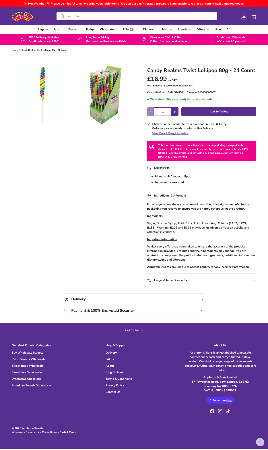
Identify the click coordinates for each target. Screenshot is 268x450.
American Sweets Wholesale (31, 385)
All (228, 29)
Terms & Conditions (119, 379)
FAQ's (110, 359)
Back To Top (132, 330)
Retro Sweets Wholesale (29, 359)
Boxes (72, 29)
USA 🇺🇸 (128, 29)
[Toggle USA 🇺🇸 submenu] (136, 29)
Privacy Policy (115, 385)
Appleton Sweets (32, 428)
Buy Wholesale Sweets (27, 353)
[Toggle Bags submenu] (47, 29)
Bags (41, 29)
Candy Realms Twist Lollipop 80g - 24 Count (44, 50)
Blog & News (114, 372)
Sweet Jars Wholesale (27, 372)
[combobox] (137, 16)
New (218, 29)
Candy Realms (155, 92)
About (110, 366)
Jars (56, 29)
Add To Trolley (219, 111)
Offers (201, 29)
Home (15, 50)
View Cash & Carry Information (170, 133)
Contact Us (113, 392)
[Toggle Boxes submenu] (79, 29)
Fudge (90, 29)
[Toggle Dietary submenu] (155, 29)
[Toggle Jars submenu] (61, 29)
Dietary (148, 29)
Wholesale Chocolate (26, 379)
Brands (182, 29)
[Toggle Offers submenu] (208, 29)
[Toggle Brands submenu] (190, 29)
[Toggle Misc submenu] (171, 29)
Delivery (111, 353)
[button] (254, 17)
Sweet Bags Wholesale (28, 366)
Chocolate (107, 29)
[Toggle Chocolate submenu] (116, 29)
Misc (165, 29)
